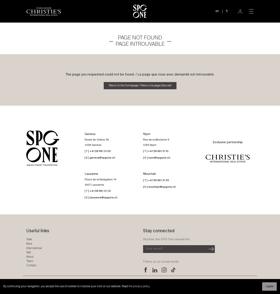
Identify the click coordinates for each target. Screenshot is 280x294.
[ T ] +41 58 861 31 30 (156, 180)
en (217, 11)
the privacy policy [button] (139, 286)
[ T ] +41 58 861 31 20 (98, 191)
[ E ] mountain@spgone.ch (159, 187)
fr (227, 11)
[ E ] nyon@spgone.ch (156, 158)
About (30, 256)
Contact (31, 265)
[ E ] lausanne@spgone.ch (101, 197)
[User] (240, 11)
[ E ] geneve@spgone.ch (100, 158)
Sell (28, 252)
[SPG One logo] (140, 11)
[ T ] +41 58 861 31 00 (98, 151)
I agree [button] (269, 286)
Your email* (154, 249)
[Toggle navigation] (251, 11)
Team (30, 261)
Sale (29, 239)
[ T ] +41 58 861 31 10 (155, 151)
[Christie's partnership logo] (227, 158)
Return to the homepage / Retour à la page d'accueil (140, 85)
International (34, 248)
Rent (29, 243)
